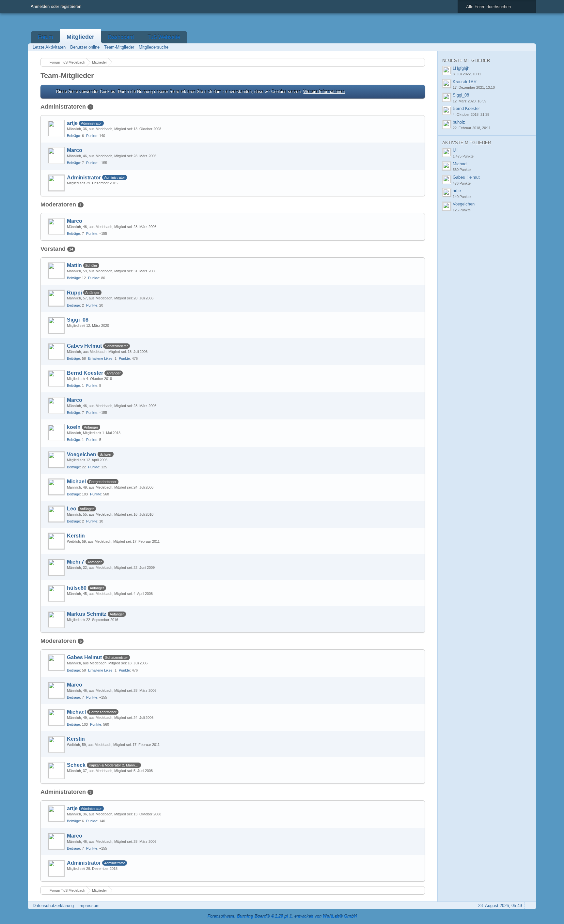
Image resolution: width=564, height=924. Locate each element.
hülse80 (76, 588)
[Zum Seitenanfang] (529, 905)
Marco (74, 150)
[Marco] (56, 155)
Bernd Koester (85, 373)
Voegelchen (81, 454)
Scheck (76, 765)
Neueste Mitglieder (466, 60)
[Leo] (56, 514)
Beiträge (73, 136)
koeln (74, 427)
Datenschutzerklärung (53, 905)
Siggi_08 (77, 320)
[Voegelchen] (56, 459)
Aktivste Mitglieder (466, 142)
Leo (71, 508)
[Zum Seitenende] (529, 47)
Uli (455, 150)
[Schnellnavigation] (520, 47)
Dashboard (121, 37)
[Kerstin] (56, 541)
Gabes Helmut (84, 346)
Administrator (84, 177)
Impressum (89, 905)
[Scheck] (56, 770)
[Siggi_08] (56, 325)
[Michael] (56, 486)
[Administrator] (56, 182)
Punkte (91, 136)
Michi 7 (75, 562)
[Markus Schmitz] (56, 619)
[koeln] (56, 432)
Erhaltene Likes (100, 358)
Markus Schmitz (86, 614)
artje (72, 123)
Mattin (74, 265)
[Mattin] (56, 270)
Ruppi (74, 292)
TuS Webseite (164, 37)
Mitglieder (80, 37)
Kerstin (76, 535)
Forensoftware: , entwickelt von (282, 916)
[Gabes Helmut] (56, 351)
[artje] (56, 128)
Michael (76, 481)
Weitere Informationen (324, 91)
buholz (459, 122)
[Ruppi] (56, 298)
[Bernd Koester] (56, 378)
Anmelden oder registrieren (56, 6)
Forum (45, 37)
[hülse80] (56, 593)
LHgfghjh (461, 68)
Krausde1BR (465, 81)
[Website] (415, 149)
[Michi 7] (56, 567)
